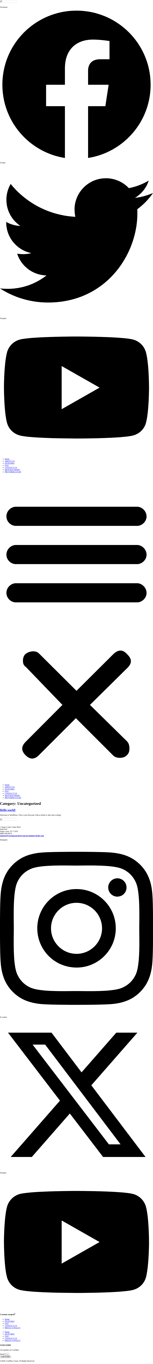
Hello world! (8, 810)
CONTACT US (11, 468)
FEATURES (9, 463)
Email (2, 1354)
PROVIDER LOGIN (13, 472)
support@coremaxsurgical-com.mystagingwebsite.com (22, 836)
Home (7, 459)
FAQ (7, 465)
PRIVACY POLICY (13, 1328)
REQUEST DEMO (12, 470)
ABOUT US (10, 461)
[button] (76, 628)
